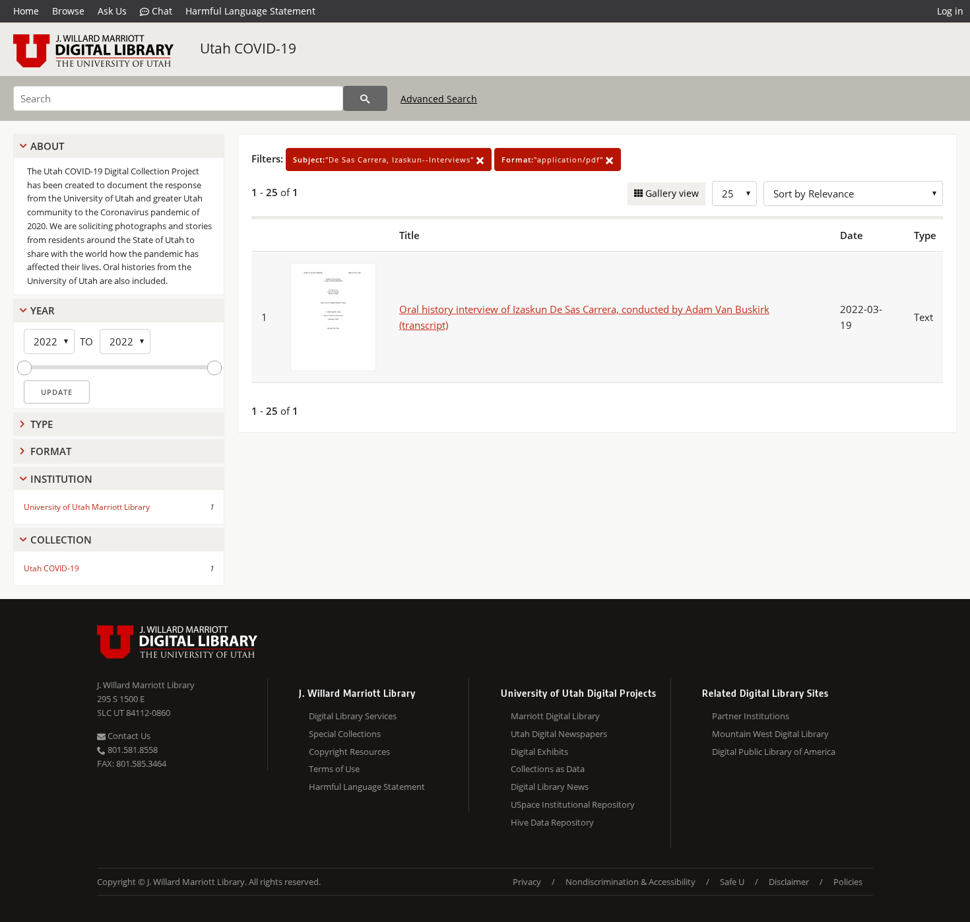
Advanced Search (439, 98)
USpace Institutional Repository (573, 804)
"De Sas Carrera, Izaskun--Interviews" (384, 159)
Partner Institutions (750, 716)
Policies (847, 882)
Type (41, 424)
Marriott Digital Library (555, 716)
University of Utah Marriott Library (87, 507)
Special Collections (345, 734)
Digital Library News (550, 787)
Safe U (732, 882)
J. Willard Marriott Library (146, 685)
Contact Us (128, 736)
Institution (61, 478)
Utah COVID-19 (248, 48)
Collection (61, 539)
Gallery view (671, 193)
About (47, 146)
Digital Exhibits (539, 752)
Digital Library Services (353, 716)
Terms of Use (334, 769)
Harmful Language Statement (250, 11)
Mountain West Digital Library (770, 734)
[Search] (365, 98)
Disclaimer (789, 882)
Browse (68, 11)
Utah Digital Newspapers (559, 734)
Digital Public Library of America (773, 752)
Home (26, 11)
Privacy (527, 882)
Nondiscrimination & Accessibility (630, 882)
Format (50, 451)
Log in (950, 11)
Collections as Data (548, 769)
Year (42, 310)
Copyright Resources (349, 752)
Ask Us (112, 11)
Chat (160, 11)
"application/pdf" (553, 159)
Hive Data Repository (552, 822)
